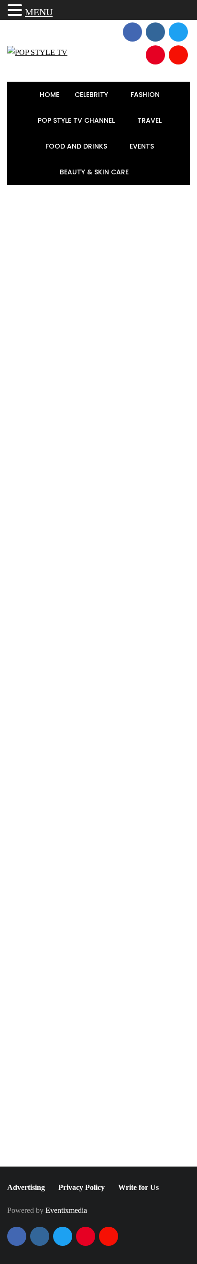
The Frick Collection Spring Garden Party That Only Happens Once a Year (123, 626)
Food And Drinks (77, 146)
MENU (39, 12)
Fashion (146, 94)
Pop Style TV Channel (77, 120)
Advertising (26, 1187)
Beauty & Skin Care (95, 172)
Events (143, 146)
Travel (150, 120)
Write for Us (138, 1187)
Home (49, 94)
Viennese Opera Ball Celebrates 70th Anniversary (125, 681)
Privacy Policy (81, 1187)
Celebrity (92, 94)
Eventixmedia (66, 1210)
